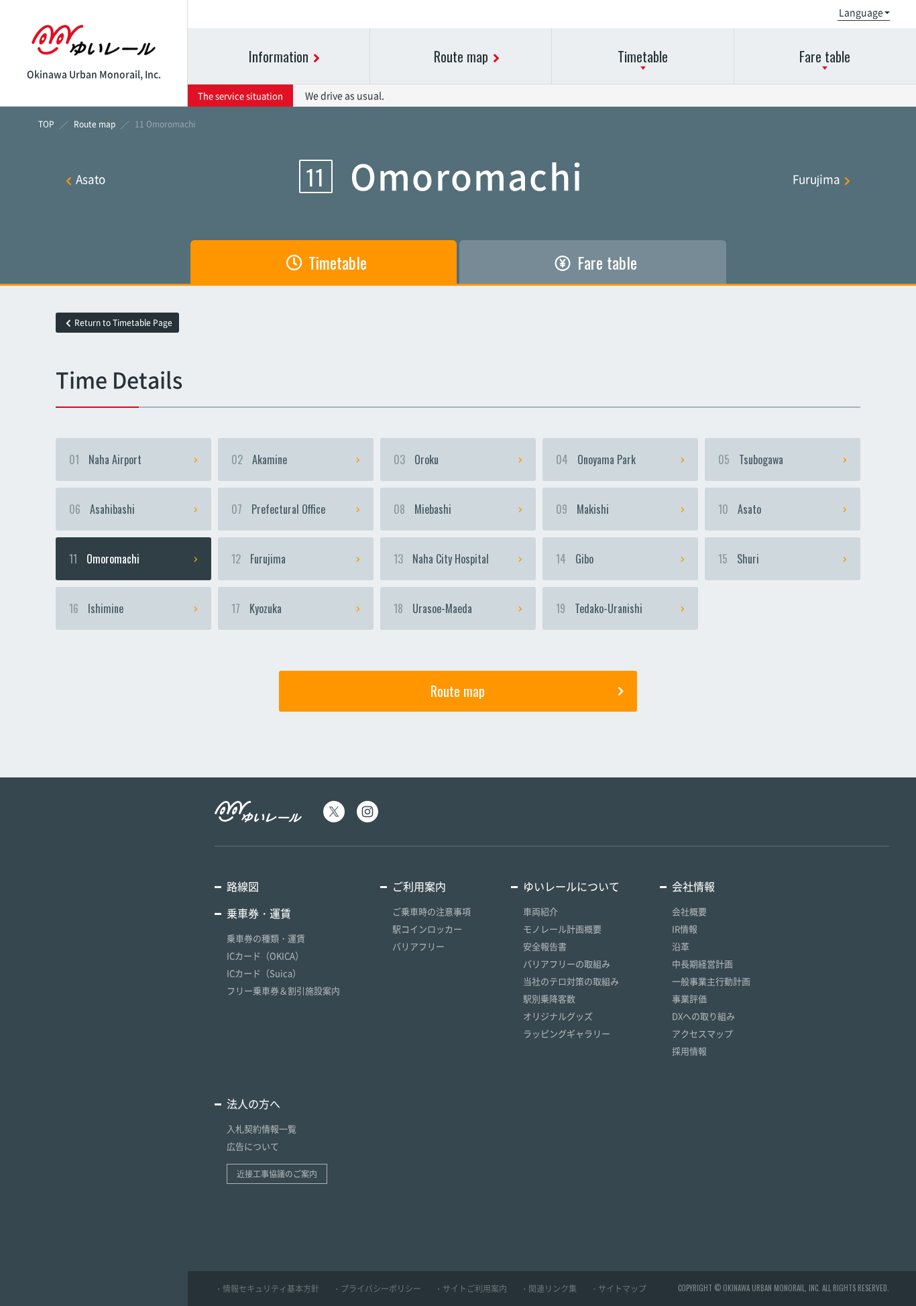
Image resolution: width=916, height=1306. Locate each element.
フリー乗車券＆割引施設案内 (283, 990)
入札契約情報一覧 (261, 1128)
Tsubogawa (750, 459)
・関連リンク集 (548, 1289)
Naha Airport (105, 459)
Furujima (816, 178)
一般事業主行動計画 (711, 981)
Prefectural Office (278, 509)
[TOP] (46, 124)
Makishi (582, 509)
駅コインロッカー (427, 928)
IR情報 (684, 928)
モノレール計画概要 (562, 928)
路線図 (243, 886)
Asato (90, 178)
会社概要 (689, 911)
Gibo (574, 559)
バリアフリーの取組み (566, 963)
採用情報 (689, 1050)
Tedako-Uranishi (599, 608)
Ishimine (96, 608)
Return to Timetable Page (123, 323)
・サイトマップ (618, 1289)
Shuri (738, 559)
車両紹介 (540, 911)
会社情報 (693, 886)
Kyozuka (256, 608)
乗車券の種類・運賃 (266, 938)
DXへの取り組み (703, 1016)
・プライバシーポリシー (377, 1289)
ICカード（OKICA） (265, 955)
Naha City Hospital (441, 559)
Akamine (259, 459)
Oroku (416, 459)
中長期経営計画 (702, 963)
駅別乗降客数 (549, 998)
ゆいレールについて (571, 886)
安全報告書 (545, 946)
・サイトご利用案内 (471, 1289)
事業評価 (689, 998)
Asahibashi (102, 509)
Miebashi (422, 509)
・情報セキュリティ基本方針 (267, 1289)
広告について (253, 1146)
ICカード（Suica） (264, 973)
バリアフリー (418, 946)
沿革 (680, 946)
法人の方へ (253, 1103)
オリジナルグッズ (558, 1016)
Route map (458, 691)
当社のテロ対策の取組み (571, 981)
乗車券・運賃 (259, 913)
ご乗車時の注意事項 (431, 911)
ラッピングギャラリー (566, 1033)
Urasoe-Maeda (433, 608)
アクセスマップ (702, 1033)
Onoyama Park (596, 459)
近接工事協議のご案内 (277, 1174)
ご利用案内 (419, 886)
